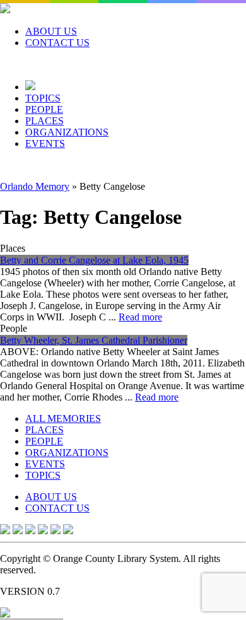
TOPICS (43, 98)
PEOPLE (44, 109)
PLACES (44, 120)
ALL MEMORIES (63, 418)
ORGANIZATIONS (66, 132)
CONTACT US (57, 42)
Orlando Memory (34, 186)
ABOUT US (51, 31)
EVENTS (45, 143)
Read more (140, 317)
